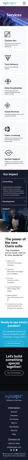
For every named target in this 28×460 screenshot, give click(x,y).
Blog (14, 434)
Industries (14, 415)
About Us (14, 430)
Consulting (8, 181)
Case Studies (14, 427)
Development (9, 201)
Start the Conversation (14, 343)
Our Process (14, 419)
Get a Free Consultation (14, 373)
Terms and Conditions (18, 456)
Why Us (14, 423)
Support (6, 208)
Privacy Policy (7, 456)
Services (14, 412)
